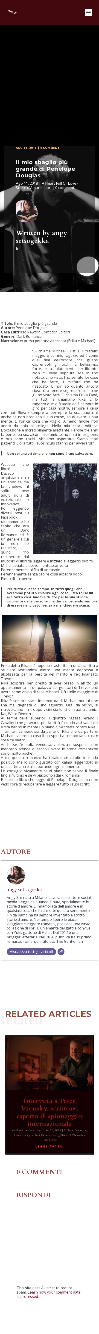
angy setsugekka (41, 237)
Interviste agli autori (27, 1135)
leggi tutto (49, 1146)
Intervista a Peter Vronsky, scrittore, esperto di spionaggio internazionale (49, 1112)
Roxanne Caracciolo (29, 1130)
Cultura (68, 1130)
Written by (34, 233)
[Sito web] (61, 951)
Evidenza (80, 1130)
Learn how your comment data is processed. (49, 1294)
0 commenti (50, 148)
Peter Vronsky (50, 1135)
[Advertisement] (49, 76)
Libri (47, 187)
